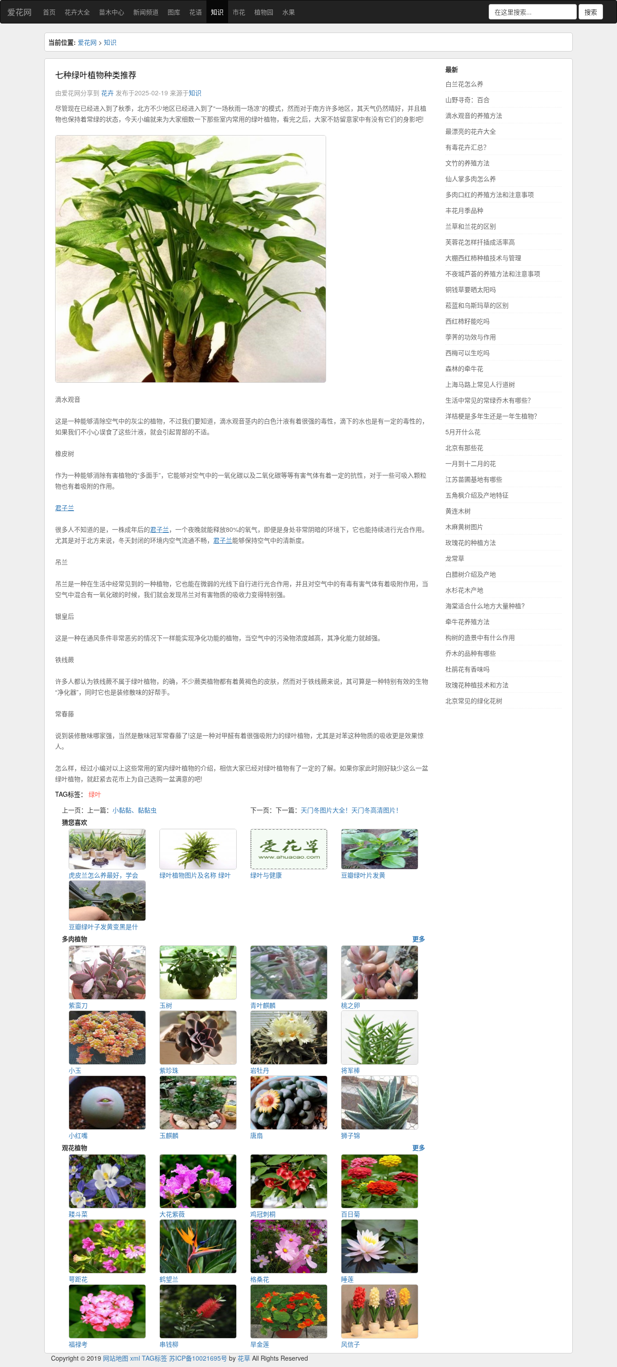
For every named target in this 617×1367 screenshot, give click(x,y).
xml (135, 1357)
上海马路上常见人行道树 (480, 384)
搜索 (590, 11)
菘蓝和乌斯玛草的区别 (477, 305)
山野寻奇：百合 (467, 99)
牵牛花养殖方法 (467, 621)
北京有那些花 (464, 447)
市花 (239, 11)
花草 (244, 1357)
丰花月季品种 (464, 210)
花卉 (107, 92)
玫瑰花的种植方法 (470, 542)
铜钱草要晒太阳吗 (470, 289)
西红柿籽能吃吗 (467, 320)
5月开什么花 (463, 431)
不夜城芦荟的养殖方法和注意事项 (492, 273)
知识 (217, 11)
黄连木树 (458, 510)
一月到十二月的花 (470, 463)
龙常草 (454, 558)
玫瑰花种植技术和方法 (477, 684)
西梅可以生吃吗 (467, 352)
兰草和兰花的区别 (470, 225)
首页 (49, 11)
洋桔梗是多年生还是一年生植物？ (492, 415)
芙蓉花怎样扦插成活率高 (480, 241)
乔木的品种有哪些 (470, 653)
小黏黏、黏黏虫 (134, 809)
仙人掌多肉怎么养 (470, 178)
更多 (418, 938)
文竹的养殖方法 (467, 162)
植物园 (263, 11)
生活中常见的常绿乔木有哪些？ (489, 399)
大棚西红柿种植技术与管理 (483, 257)
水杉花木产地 (464, 589)
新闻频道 (146, 11)
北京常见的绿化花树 (473, 700)
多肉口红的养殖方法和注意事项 (489, 194)
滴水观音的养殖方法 (473, 115)
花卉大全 (77, 11)
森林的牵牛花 (464, 368)
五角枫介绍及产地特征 (477, 494)
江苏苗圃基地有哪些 (473, 479)
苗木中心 (111, 11)
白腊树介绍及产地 (470, 573)
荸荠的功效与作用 (470, 336)
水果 (288, 11)
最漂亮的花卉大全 (470, 131)
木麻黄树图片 (464, 526)
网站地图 (115, 1357)
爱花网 (19, 12)
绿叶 (95, 794)
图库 (174, 11)
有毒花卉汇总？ (467, 146)
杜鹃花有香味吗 (467, 668)
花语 (195, 11)
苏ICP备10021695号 (198, 1357)
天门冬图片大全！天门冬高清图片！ (351, 809)
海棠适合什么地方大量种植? (485, 605)
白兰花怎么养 (464, 83)
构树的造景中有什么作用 (480, 637)
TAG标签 (154, 1357)
